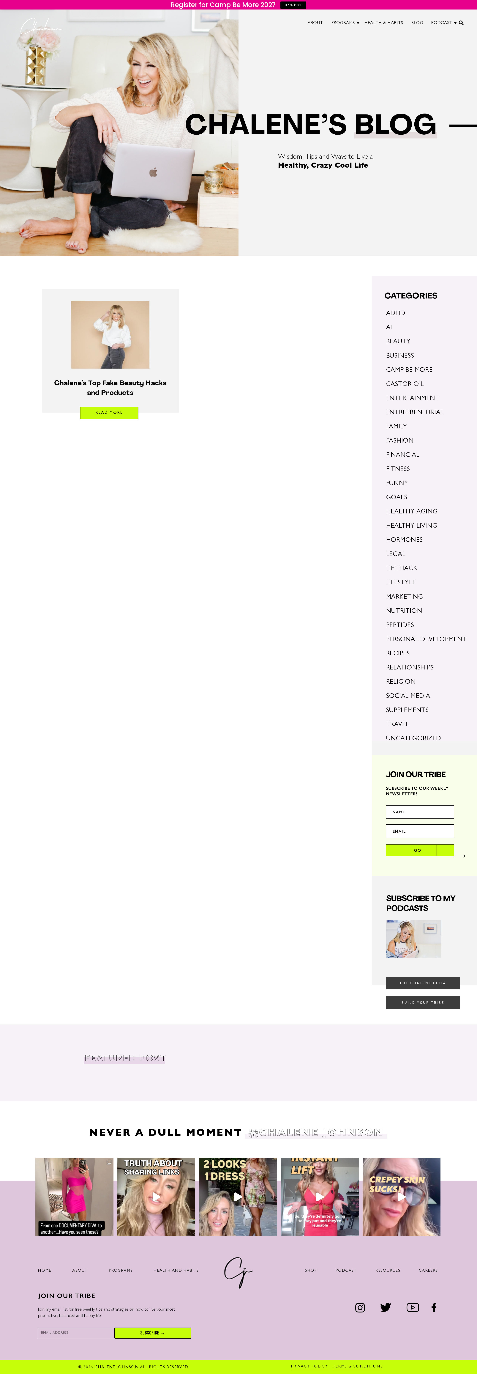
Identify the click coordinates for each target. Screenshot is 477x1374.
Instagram (360, 1308)
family (396, 427)
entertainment (412, 399)
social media (408, 696)
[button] (461, 24)
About (80, 1271)
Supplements (407, 711)
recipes (398, 654)
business (400, 356)
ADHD (395, 314)
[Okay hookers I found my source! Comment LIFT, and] (320, 1197)
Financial (403, 455)
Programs (121, 1271)
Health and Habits (176, 1271)
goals (396, 498)
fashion (400, 441)
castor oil (405, 384)
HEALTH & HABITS (383, 23)
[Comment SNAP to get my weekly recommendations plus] (74, 1197)
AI (389, 328)
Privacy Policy (309, 1367)
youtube (412, 1307)
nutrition (404, 611)
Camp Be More (409, 370)
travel (397, 725)
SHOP (311, 1271)
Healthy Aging (412, 512)
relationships (410, 668)
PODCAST (441, 23)
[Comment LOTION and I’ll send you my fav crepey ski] (402, 1197)
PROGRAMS (343, 23)
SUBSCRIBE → (152, 1333)
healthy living (411, 526)
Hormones (404, 540)
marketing (404, 597)
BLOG (417, 23)
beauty (398, 342)
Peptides (400, 625)
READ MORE (109, 413)
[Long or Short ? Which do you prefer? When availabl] (238, 1197)
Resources (387, 1271)
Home (44, 1271)
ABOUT (315, 23)
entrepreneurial (415, 413)
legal (396, 554)
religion (401, 682)
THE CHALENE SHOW (422, 983)
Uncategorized (413, 739)
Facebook (433, 1307)
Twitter (385, 1307)
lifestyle (401, 583)
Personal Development (426, 640)
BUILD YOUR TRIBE (423, 1002)
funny (397, 484)
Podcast (346, 1271)
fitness (398, 469)
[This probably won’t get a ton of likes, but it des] (156, 1197)
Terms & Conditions (358, 1367)
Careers (428, 1271)
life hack (401, 569)
